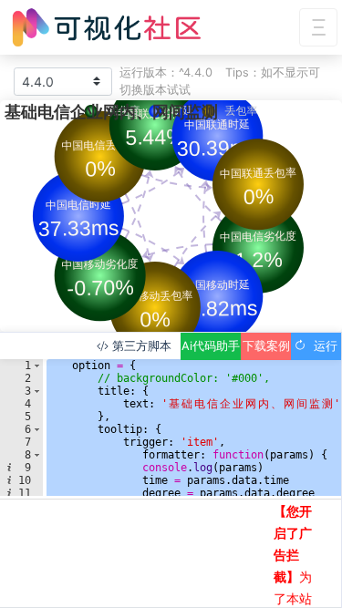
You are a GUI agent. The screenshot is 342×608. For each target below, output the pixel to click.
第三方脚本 (140, 346)
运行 (321, 346)
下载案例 (266, 346)
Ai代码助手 (210, 346)
